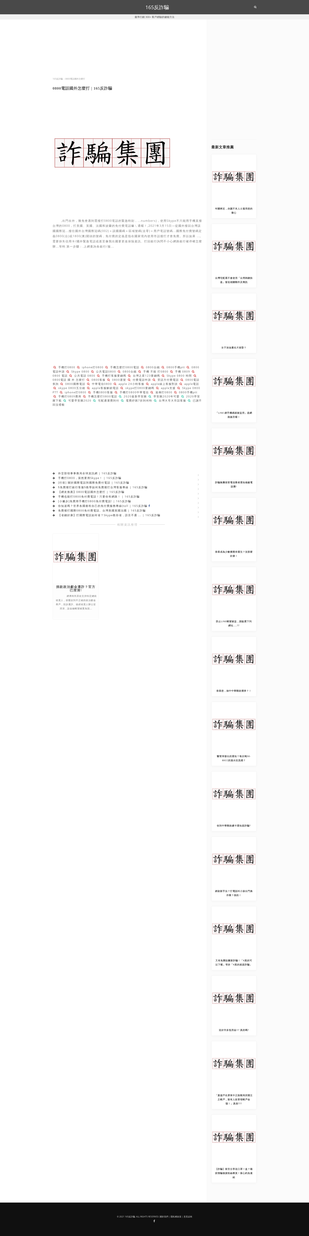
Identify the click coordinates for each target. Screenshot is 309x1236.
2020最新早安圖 (135, 396)
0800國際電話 (74, 384)
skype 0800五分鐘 (71, 388)
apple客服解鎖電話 (105, 388)
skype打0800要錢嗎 (139, 388)
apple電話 (191, 384)
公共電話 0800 (84, 375)
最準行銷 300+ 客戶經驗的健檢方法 (154, 17)
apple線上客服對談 (164, 384)
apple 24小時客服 (130, 384)
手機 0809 (182, 371)
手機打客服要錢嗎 (113, 375)
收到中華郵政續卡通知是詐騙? (234, 825)
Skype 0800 (79, 371)
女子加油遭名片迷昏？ (233, 347)
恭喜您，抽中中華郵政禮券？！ (233, 690)
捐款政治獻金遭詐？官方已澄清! (75, 588)
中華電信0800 (101, 384)
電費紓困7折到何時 (138, 400)
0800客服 (98, 379)
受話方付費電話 (167, 379)
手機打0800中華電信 (134, 392)
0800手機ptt (175, 367)
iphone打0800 (92, 367)
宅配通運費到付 (108, 400)
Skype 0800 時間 (179, 375)
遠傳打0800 (163, 392)
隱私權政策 (176, 1216)
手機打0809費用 (69, 396)
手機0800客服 (102, 392)
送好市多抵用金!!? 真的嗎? (234, 1030)
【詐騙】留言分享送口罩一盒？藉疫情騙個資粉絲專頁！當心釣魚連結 (234, 1173)
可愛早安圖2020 (79, 400)
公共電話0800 (105, 371)
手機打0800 (66, 367)
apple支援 (168, 388)
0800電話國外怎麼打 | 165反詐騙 (82, 88)
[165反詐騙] (154, 1221)
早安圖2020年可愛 (166, 396)
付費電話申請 (141, 379)
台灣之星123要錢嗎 (146, 375)
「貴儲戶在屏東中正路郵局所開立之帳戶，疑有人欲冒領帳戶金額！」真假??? (234, 1099)
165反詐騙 (157, 7)
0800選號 (118, 379)
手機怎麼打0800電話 (124, 367)
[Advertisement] (127, 52)
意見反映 (188, 1216)
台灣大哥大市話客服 (172, 400)
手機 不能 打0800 (155, 371)
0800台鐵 (152, 367)
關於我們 (164, 1216)
